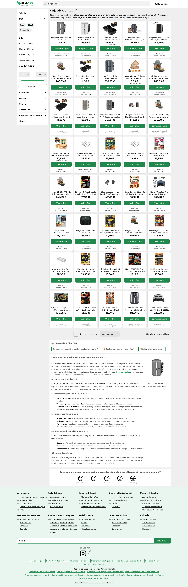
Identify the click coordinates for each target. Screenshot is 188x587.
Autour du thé (148, 522)
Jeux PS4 (116, 506)
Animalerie (23, 493)
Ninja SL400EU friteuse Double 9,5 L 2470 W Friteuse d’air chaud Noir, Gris (134, 39)
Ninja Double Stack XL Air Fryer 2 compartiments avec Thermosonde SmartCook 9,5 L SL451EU (61, 39)
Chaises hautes (88, 519)
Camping (116, 526)
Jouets (84, 522)
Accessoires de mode (29, 519)
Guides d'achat (136, 561)
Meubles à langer (89, 529)
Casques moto (56, 506)
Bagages (24, 526)
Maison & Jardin (149, 493)
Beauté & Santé (87, 493)
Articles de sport (119, 522)
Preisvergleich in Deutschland (71, 572)
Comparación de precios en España (68, 575)
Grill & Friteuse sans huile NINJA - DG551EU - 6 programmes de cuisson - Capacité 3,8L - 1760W (159, 309)
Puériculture (86, 515)
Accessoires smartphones (62, 519)
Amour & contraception (92, 500)
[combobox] (98, 3)
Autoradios (55, 503)
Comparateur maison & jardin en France (145, 575)
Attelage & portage (59, 500)
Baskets (23, 529)
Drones (115, 503)
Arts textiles (25, 522)
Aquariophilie (26, 500)
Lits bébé (85, 526)
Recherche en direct (79, 561)
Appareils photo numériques (63, 526)
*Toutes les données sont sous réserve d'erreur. (94, 583)
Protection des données (57, 561)
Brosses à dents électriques (93, 506)
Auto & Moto (55, 493)
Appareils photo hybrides (62, 522)
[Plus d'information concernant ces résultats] (76, 10)
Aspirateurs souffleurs (152, 506)
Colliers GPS (25, 503)
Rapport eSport (152, 561)
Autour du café (149, 519)
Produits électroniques (61, 515)
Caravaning (117, 529)
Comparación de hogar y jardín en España (105, 575)
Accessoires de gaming (122, 497)
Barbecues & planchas (152, 510)
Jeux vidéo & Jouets (120, 493)
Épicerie (144, 515)
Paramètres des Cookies (94, 564)
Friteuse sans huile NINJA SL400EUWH (85, 39)
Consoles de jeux (119, 500)
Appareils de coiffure (90, 503)
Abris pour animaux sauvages (33, 497)
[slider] (20, 80)
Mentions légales (36, 561)
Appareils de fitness (121, 519)
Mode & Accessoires (28, 515)
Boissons (146, 529)
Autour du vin (148, 526)
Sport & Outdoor (118, 515)
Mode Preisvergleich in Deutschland (142, 572)
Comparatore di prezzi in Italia (94, 578)
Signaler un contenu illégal (157, 334)
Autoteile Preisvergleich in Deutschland (105, 572)
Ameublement (149, 497)
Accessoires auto (58, 497)
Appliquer (32, 86)
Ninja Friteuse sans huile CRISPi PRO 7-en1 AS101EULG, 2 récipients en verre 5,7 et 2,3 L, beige (61, 77)
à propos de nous (120, 561)
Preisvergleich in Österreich (42, 572)
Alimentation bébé (89, 497)
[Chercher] (45, 3)
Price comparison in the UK (37, 575)
